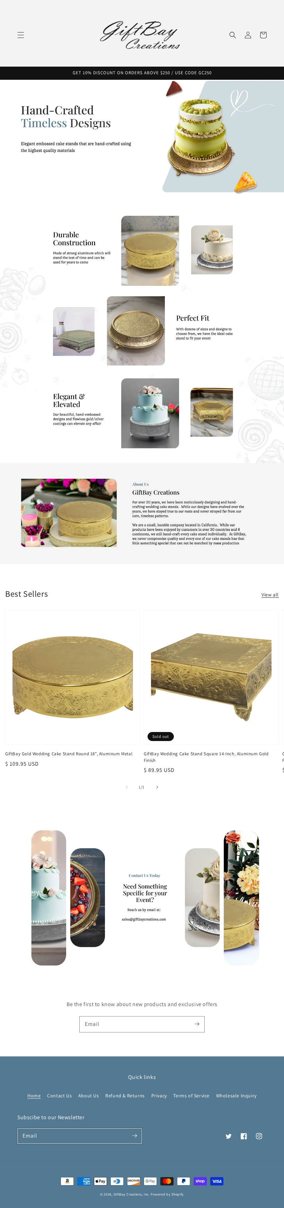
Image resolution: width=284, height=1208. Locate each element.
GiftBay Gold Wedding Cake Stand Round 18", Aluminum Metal (68, 754)
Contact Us (59, 1095)
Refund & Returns (125, 1095)
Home (34, 1095)
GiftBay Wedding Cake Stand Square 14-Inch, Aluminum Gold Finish (206, 757)
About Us (88, 1095)
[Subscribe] (196, 1024)
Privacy (159, 1095)
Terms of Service (191, 1095)
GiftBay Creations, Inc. (132, 1194)
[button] (20, 35)
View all (270, 595)
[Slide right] (157, 787)
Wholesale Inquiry (236, 1095)
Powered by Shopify (167, 1194)
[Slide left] (126, 787)
